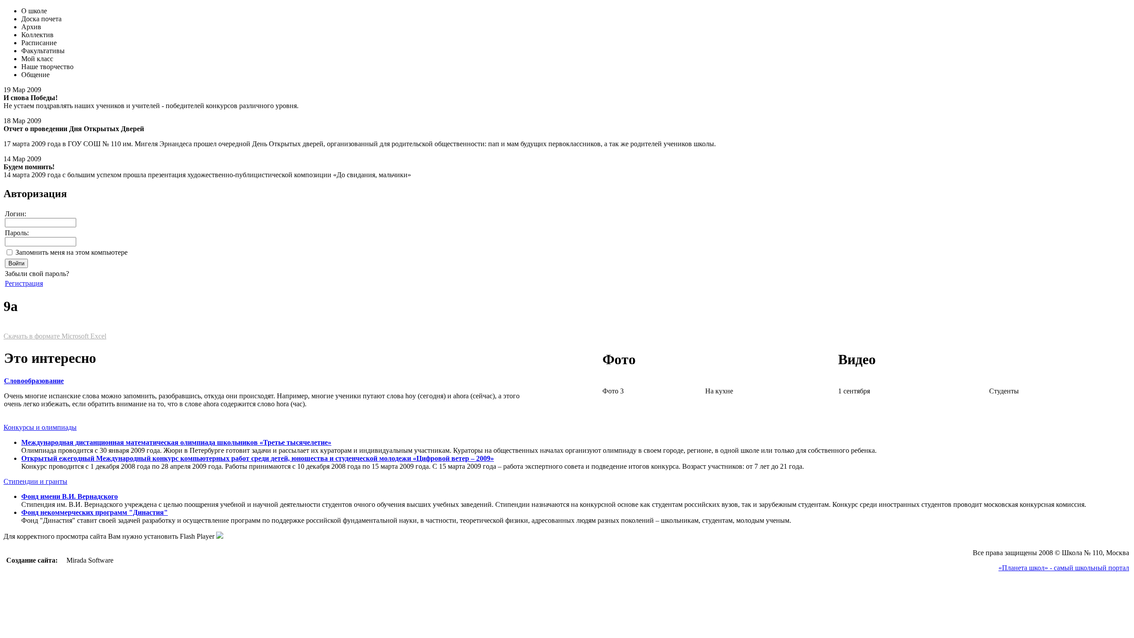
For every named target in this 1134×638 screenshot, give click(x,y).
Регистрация (24, 283)
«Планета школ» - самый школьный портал (1063, 568)
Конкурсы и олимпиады (40, 427)
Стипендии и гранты (35, 481)
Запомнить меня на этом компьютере (72, 252)
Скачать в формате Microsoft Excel (55, 336)
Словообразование (34, 381)
